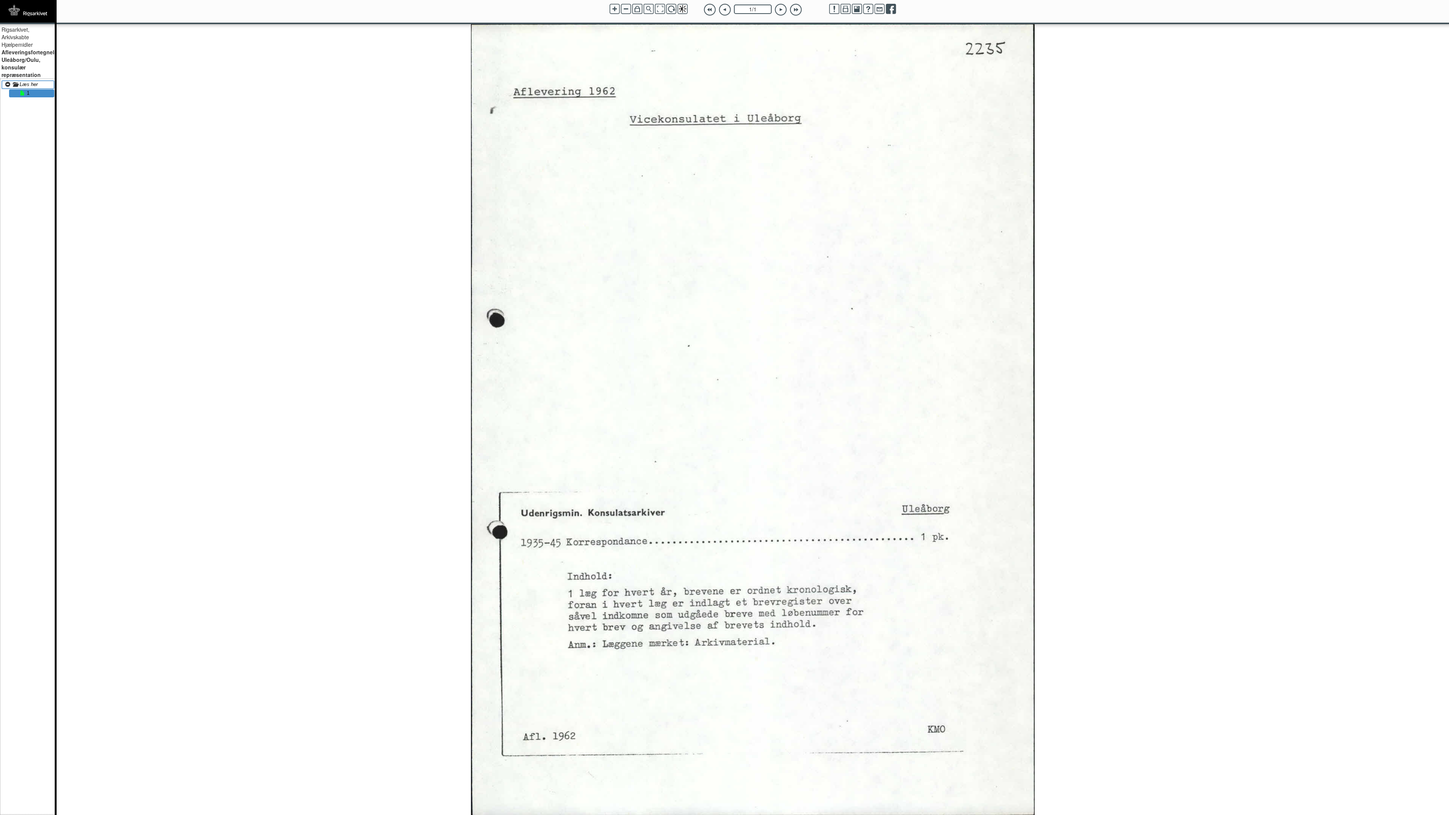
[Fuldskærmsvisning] (660, 9)
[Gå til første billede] (710, 10)
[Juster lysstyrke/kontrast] (682, 9)
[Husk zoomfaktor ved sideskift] (637, 9)
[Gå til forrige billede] (725, 10)
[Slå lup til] (648, 9)
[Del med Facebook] (891, 9)
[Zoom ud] (626, 9)
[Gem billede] (857, 9)
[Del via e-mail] (879, 9)
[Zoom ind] (614, 9)
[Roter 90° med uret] (671, 9)
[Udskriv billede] (845, 9)
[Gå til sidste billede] (796, 10)
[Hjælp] (868, 9)
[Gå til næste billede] (781, 10)
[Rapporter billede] (834, 9)
